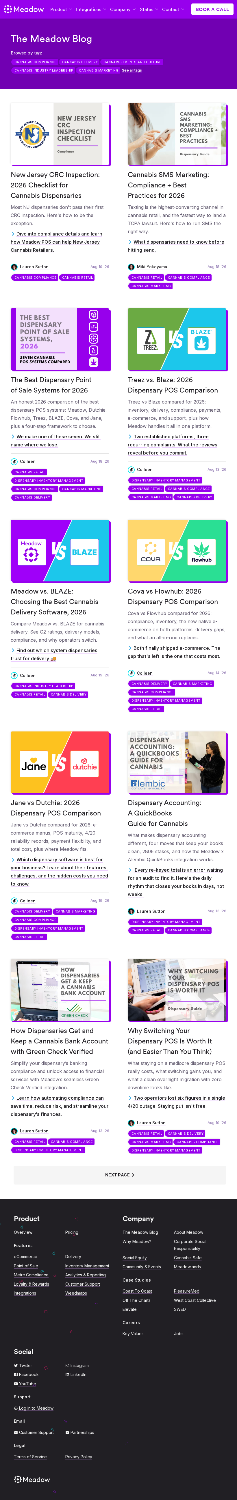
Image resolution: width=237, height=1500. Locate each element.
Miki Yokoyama (152, 266)
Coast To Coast (137, 1291)
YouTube (27, 1383)
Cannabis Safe (188, 1257)
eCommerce (25, 1256)
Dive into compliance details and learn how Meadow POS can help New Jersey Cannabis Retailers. (56, 242)
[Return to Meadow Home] (23, 9)
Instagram (80, 1365)
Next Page (118, 1174)
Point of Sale (26, 1265)
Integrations (88, 9)
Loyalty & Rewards (31, 1284)
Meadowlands (187, 1266)
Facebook (29, 1374)
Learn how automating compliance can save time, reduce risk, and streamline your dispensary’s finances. (60, 1106)
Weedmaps (76, 1293)
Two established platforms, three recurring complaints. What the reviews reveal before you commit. (172, 445)
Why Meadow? (137, 1241)
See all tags (132, 70)
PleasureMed (186, 1291)
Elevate (130, 1309)
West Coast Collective (195, 1300)
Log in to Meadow (36, 1408)
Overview (23, 1232)
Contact (170, 9)
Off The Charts (137, 1300)
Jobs (179, 1333)
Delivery (73, 1256)
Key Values (133, 1333)
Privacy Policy (78, 1456)
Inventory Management (87, 1265)
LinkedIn (78, 1374)
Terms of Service (30, 1456)
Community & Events (142, 1266)
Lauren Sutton (34, 266)
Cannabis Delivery (80, 62)
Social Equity (135, 1257)
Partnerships (82, 1432)
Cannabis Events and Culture (132, 62)
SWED (180, 1309)
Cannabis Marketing (98, 70)
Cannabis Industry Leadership (43, 70)
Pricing (71, 1232)
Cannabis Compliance (35, 62)
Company (120, 9)
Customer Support (82, 1284)
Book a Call (212, 9)
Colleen (28, 461)
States (146, 9)
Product (58, 9)
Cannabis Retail (77, 277)
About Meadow (188, 1232)
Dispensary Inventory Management (49, 481)
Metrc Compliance (31, 1274)
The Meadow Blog (140, 1232)
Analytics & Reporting (85, 1274)
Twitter (25, 1365)
